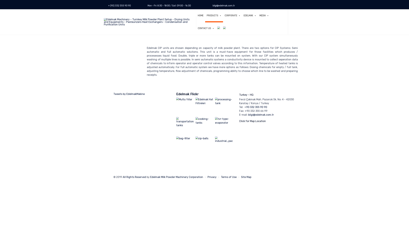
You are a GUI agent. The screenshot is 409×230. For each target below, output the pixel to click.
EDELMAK (248, 15)
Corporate (231, 15)
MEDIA (262, 15)
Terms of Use (229, 177)
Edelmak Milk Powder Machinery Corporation (176, 177)
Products (212, 15)
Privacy (212, 177)
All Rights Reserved (134, 177)
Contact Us (204, 28)
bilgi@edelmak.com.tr (261, 114)
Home (201, 15)
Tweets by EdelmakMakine (129, 94)
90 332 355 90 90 (256, 107)
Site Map (246, 177)
